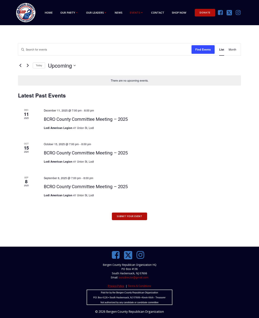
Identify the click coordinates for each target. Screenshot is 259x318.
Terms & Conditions (139, 286)
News (118, 12)
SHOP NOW (179, 12)
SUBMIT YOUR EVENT (129, 216)
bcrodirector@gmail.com (133, 277)
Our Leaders (95, 12)
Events (135, 12)
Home (49, 12)
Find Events (203, 49)
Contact (157, 12)
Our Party (67, 12)
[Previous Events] (20, 65)
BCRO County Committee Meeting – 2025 (86, 119)
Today (39, 65)
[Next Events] (27, 65)
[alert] (129, 80)
